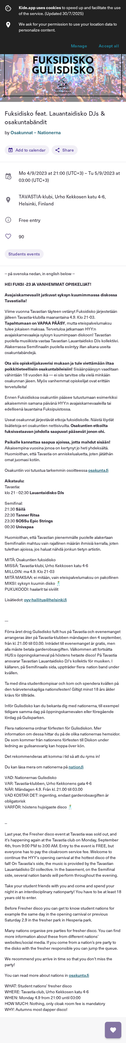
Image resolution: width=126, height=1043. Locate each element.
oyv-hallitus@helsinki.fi (45, 600)
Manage (79, 46)
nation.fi (76, 767)
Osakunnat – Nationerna (36, 132)
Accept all (109, 46)
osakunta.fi (98, 470)
